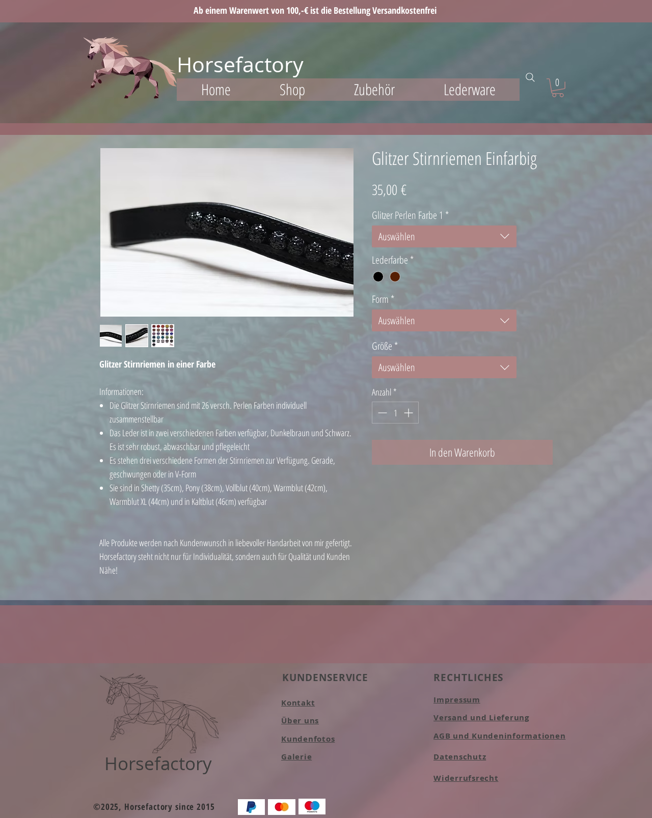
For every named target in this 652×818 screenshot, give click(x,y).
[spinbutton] (395, 412)
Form (383, 299)
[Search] (530, 77)
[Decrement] (381, 412)
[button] (292, 89)
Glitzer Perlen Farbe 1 (410, 215)
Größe (385, 346)
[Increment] (409, 412)
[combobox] (444, 236)
